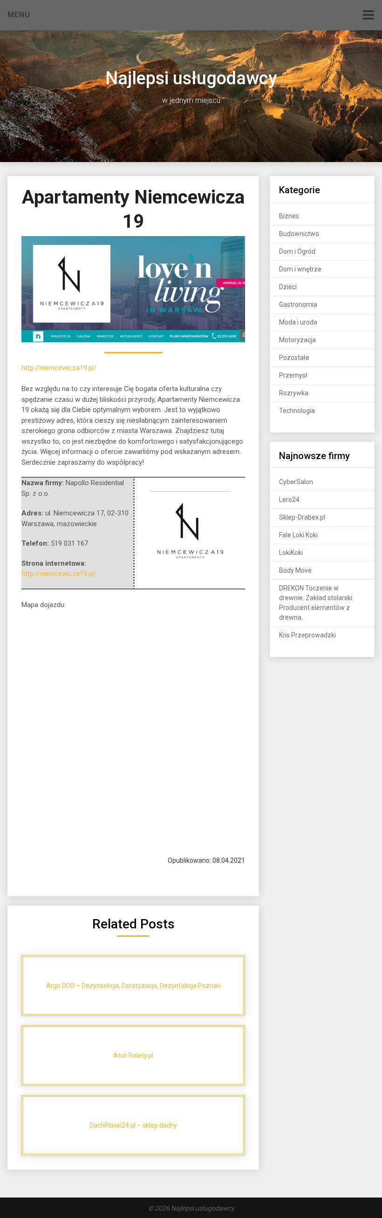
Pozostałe (294, 357)
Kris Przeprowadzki (307, 635)
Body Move (295, 570)
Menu (18, 14)
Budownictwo (299, 233)
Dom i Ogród (297, 251)
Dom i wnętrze (300, 269)
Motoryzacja (297, 340)
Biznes (289, 216)
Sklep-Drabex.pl (302, 517)
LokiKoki (291, 552)
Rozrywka (293, 393)
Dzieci (288, 287)
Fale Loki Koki (298, 535)
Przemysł (293, 375)
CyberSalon (296, 482)
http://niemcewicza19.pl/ (58, 368)
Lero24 (289, 499)
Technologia (297, 410)
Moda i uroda (298, 322)
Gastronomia (298, 304)
